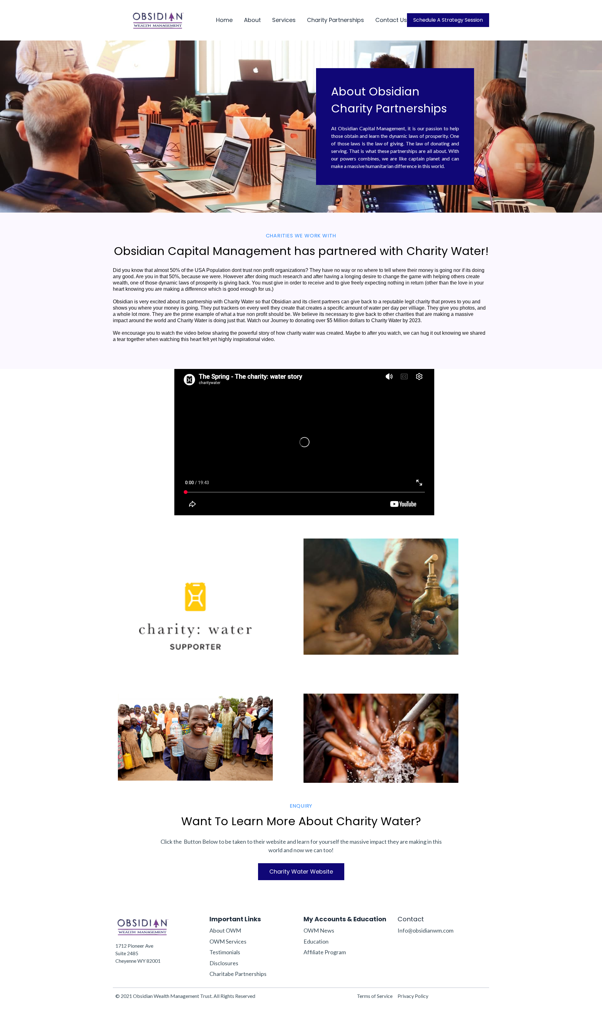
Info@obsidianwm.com (425, 930)
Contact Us (391, 20)
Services (284, 20)
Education (316, 941)
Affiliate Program (325, 952)
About (252, 20)
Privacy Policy (413, 996)
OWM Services (227, 941)
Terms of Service (375, 996)
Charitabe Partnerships (238, 973)
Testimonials (224, 952)
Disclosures (223, 963)
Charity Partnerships (335, 20)
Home (224, 20)
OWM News (319, 930)
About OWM (225, 930)
